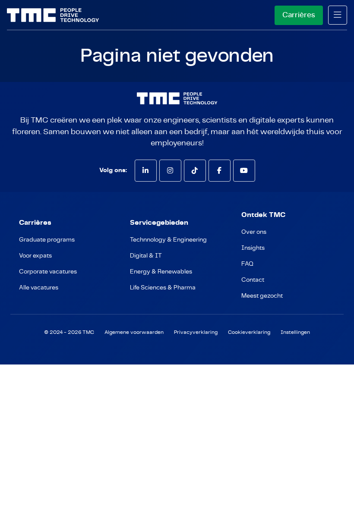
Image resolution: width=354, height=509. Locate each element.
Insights (253, 248)
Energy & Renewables (161, 272)
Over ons (253, 232)
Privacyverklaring (196, 332)
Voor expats (35, 256)
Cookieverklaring (249, 332)
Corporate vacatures (48, 272)
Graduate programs (47, 240)
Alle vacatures (38, 288)
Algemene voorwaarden (134, 332)
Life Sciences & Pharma (163, 288)
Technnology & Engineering (168, 240)
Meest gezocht (262, 296)
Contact (252, 280)
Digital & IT (146, 256)
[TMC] (53, 15)
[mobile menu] (337, 15)
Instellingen (295, 332)
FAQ (247, 264)
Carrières (298, 15)
